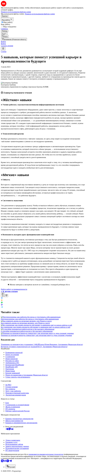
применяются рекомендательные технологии (45, 454)
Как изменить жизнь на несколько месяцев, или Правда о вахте (25, 323)
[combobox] (10, 466)
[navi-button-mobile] (3, 49)
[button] (3, 42)
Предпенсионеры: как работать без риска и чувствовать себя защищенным (30, 319)
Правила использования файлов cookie (40, 14)
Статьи (3, 51)
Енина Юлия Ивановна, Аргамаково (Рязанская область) (61, 344)
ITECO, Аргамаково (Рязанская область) (51, 347)
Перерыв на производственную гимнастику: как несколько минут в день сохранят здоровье (36, 335)
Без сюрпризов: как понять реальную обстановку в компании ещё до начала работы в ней (35, 327)
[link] (5, 36)
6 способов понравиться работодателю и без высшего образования (26, 331)
